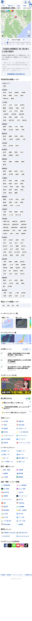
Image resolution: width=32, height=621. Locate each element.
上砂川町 (5, 249)
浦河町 (21, 211)
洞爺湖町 (5, 205)
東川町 (16, 111)
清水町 (16, 183)
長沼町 (17, 249)
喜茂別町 (5, 267)
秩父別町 (5, 255)
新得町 (10, 183)
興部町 (4, 155)
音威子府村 (11, 120)
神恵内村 (15, 270)
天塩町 (23, 129)
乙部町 (4, 296)
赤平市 (4, 243)
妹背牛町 (24, 252)
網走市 (4, 136)
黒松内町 (22, 261)
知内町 (4, 283)
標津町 (23, 161)
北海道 (18, 5)
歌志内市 (5, 246)
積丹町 (21, 270)
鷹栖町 (4, 108)
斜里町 (21, 136)
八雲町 (4, 292)
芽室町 (21, 183)
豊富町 (10, 95)
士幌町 (16, 180)
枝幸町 (4, 95)
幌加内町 (24, 120)
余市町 (16, 273)
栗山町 (23, 249)
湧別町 (16, 152)
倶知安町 (18, 267)
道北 (4, 305)
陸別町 (10, 192)
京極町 (11, 267)
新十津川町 (17, 252)
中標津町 (16, 161)
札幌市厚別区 (14, 227)
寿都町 (16, 261)
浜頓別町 (16, 92)
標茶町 (4, 174)
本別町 (21, 189)
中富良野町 (13, 114)
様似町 (4, 215)
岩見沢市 (11, 240)
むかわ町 (18, 205)
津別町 (16, 136)
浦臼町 (10, 252)
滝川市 (16, 243)
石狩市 (11, 233)
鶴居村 (17, 174)
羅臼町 (4, 164)
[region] (16, 24)
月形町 (4, 252)
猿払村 (10, 92)
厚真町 (21, 202)
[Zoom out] (2, 24)
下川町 (21, 117)
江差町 (10, 292)
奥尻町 (10, 296)
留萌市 (4, 126)
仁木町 (10, 273)
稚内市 (4, 92)
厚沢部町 (23, 292)
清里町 (4, 139)
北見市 (4, 145)
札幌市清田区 (6, 230)
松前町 (16, 280)
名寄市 (16, 105)
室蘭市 (4, 199)
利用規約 (9, 575)
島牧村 (10, 261)
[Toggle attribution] (3, 36)
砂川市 (21, 243)
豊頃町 (16, 189)
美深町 (4, 120)
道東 (8, 305)
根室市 (4, 161)
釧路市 (4, 171)
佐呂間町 (18, 139)
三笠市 (10, 243)
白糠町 (23, 174)
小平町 (16, 126)
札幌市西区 (6, 227)
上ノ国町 (16, 292)
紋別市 (4, 152)
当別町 (17, 233)
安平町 (11, 205)
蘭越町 (4, 264)
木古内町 (11, 283)
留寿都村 (23, 264)
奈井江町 (23, 246)
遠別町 (17, 129)
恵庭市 (25, 230)
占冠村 (4, 117)
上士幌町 (22, 180)
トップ (3, 5)
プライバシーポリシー (18, 575)
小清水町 (11, 139)
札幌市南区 (24, 224)
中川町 (18, 120)
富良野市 (22, 105)
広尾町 (23, 186)
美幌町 (10, 136)
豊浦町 (4, 202)
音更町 (10, 180)
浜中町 (21, 171)
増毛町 (10, 126)
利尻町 (21, 95)
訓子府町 (11, 145)
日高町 (4, 211)
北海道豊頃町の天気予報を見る (16, 74)
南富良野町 (21, 114)
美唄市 (17, 240)
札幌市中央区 (6, 221)
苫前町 (21, 126)
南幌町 (17, 246)
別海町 (10, 161)
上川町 (10, 111)
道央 (13, 305)
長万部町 (10, 286)
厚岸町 (16, 171)
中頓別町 (23, 92)
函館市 (4, 280)
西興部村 (11, 155)
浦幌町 (16, 192)
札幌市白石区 (6, 224)
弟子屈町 (11, 174)
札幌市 (4, 86)
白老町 (16, 202)
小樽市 (4, 261)
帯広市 (4, 180)
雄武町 (17, 155)
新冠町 (16, 211)
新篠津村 (23, 233)
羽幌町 (4, 129)
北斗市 (10, 280)
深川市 (11, 246)
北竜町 (17, 255)
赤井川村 (22, 273)
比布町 (23, 108)
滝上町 (21, 152)
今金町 (16, 296)
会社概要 (3, 575)
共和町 (24, 267)
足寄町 (4, 192)
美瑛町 (21, 111)
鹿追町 (4, 183)
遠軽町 (10, 152)
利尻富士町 (6, 98)
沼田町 (23, 255)
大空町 (24, 139)
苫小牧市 (11, 199)
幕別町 (4, 189)
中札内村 (5, 186)
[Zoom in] (2, 21)
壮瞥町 (10, 202)
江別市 (13, 230)
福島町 (21, 280)
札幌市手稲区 (23, 227)
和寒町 (10, 117)
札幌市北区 (15, 221)
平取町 (10, 211)
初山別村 (11, 129)
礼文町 (16, 95)
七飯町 (17, 283)
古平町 (4, 273)
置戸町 (17, 145)
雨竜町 (11, 255)
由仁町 (11, 249)
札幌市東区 (23, 221)
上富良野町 (6, 114)
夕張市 (4, 240)
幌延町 (12, 98)
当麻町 (17, 108)
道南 (17, 305)
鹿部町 (23, 283)
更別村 (11, 186)
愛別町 (4, 111)
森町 (4, 286)
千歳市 (19, 230)
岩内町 (4, 270)
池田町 (10, 189)
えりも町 (11, 215)
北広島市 (5, 233)
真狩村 (17, 264)
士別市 (10, 105)
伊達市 (23, 199)
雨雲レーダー (10, 5)
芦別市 (23, 240)
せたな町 (22, 296)
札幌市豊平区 (15, 224)
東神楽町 (11, 108)
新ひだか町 (18, 215)
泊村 (10, 270)
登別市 (17, 199)
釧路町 (10, 171)
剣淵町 (16, 117)
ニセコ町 (11, 264)
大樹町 (17, 186)
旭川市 (4, 105)
